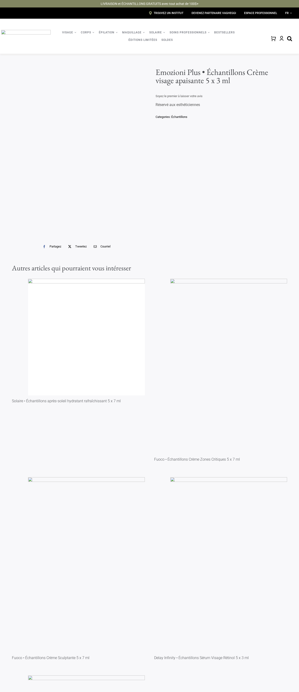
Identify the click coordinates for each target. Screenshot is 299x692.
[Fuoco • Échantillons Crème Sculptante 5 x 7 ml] (86, 564)
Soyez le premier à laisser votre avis (179, 96)
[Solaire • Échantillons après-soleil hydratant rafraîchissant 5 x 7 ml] (86, 337)
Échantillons (179, 117)
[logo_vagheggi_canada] (26, 31)
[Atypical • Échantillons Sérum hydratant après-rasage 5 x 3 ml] (77, 150)
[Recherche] (289, 38)
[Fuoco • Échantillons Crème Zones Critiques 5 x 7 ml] (228, 366)
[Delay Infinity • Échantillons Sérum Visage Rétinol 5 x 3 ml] (228, 564)
